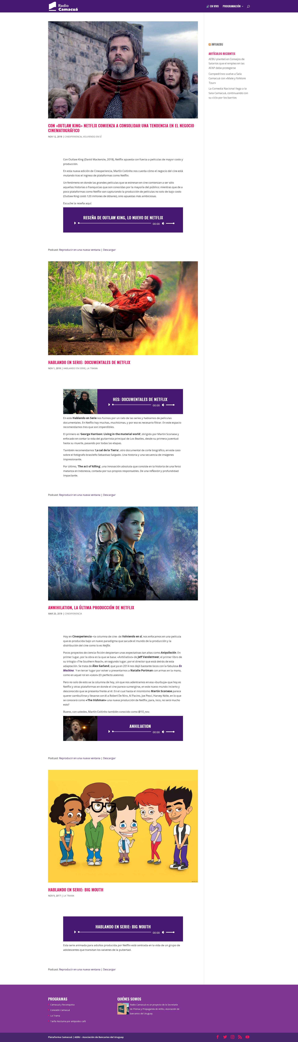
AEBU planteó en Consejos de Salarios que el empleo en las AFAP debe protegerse (226, 63)
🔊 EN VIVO (212, 6)
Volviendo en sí (92, 136)
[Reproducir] (74, 223)
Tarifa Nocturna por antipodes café (68, 1021)
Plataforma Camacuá (60, 1037)
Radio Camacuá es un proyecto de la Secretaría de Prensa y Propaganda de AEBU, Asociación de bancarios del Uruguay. (154, 1009)
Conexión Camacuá (60, 1010)
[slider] (169, 223)
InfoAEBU (217, 44)
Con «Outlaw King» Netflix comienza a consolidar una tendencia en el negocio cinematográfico (121, 127)
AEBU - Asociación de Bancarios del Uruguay (99, 1037)
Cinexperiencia (73, 136)
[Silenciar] (163, 223)
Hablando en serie (74, 368)
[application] (123, 223)
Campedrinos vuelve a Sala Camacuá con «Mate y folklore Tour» (227, 78)
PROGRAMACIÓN (232, 6)
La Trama (92, 368)
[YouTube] (247, 1037)
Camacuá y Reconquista (62, 1004)
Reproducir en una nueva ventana (79, 249)
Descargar (109, 249)
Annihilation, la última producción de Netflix (91, 607)
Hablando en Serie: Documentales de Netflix (89, 362)
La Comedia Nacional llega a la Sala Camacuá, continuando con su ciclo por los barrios (228, 93)
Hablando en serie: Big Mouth (75, 890)
